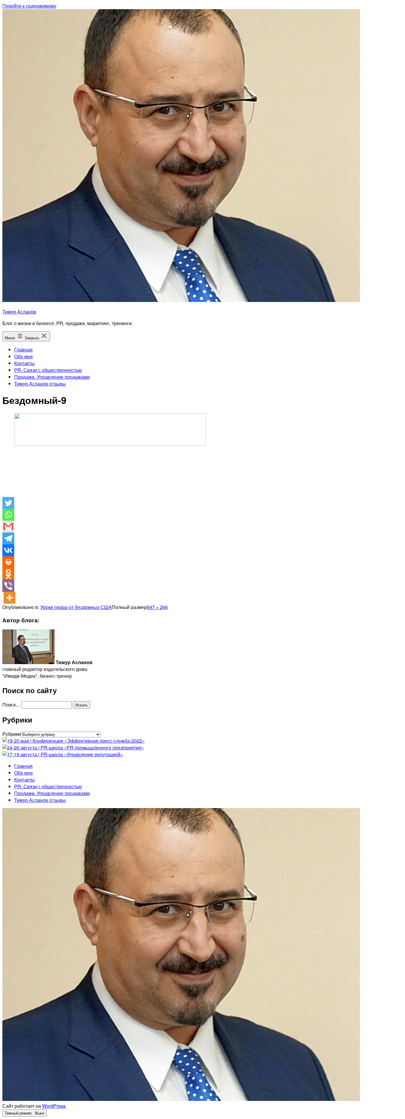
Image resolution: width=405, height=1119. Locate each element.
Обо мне (23, 356)
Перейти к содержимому (29, 5)
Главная (23, 349)
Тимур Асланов (19, 311)
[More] (9, 598)
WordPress (54, 1105)
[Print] (8, 562)
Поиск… (11, 704)
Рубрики (11, 733)
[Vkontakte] (8, 550)
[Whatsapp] (8, 515)
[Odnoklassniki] (8, 574)
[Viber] (8, 586)
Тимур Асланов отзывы (40, 383)
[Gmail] (8, 527)
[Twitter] (8, 503)
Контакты (24, 363)
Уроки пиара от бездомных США (76, 607)
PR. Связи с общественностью (48, 370)
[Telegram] (8, 538)
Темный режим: (19, 1113)
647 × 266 (157, 607)
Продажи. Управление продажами (52, 376)
